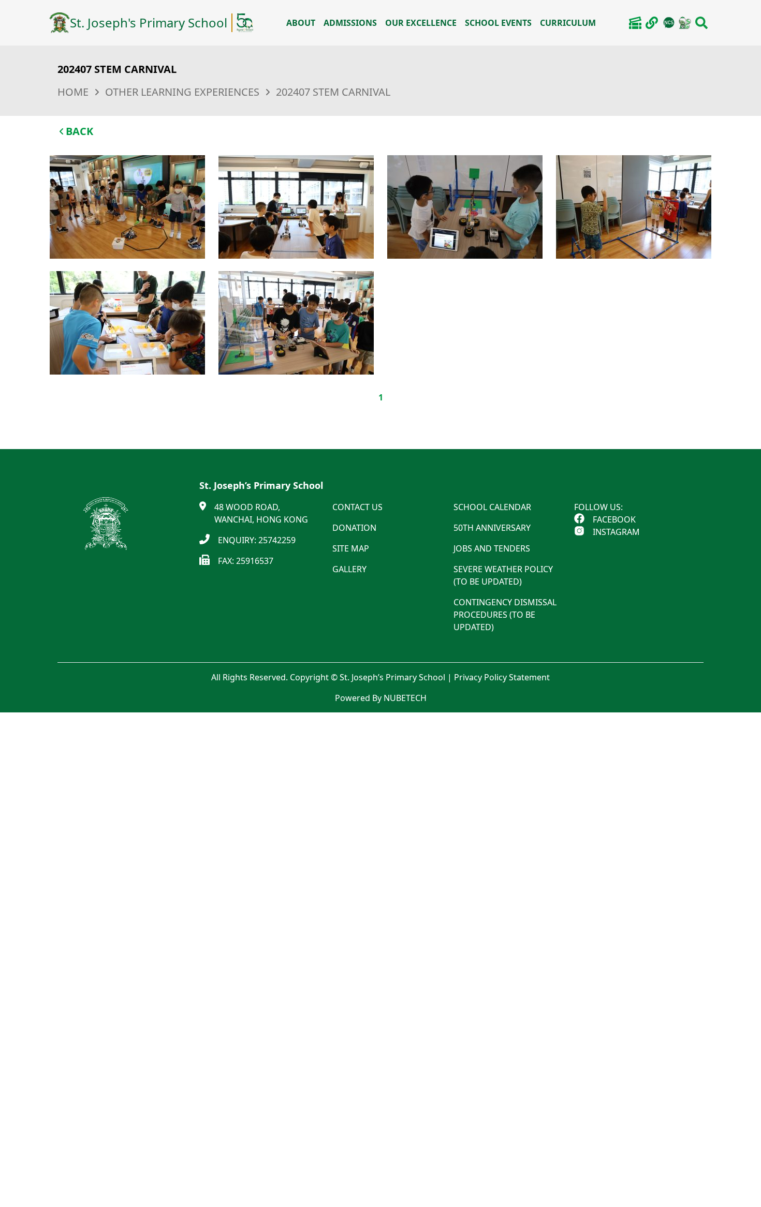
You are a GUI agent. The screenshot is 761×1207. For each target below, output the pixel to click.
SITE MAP (350, 548)
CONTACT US (357, 507)
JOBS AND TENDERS (491, 548)
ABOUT (300, 22)
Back (79, 131)
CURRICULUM (568, 22)
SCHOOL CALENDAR (492, 507)
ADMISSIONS (350, 22)
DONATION (354, 527)
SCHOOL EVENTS (498, 22)
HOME (73, 92)
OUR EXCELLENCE (421, 22)
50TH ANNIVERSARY (492, 527)
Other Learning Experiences (182, 92)
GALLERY (349, 569)
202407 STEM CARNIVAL (333, 92)
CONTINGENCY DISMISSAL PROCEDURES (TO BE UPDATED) (505, 615)
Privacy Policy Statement (502, 677)
